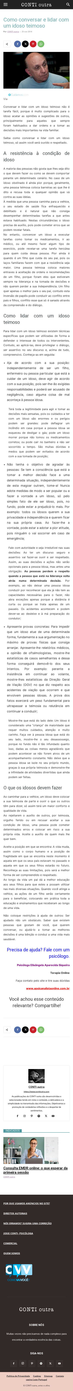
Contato (60, 1376)
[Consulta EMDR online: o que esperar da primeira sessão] (36, 1138)
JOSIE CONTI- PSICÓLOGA (18, 1233)
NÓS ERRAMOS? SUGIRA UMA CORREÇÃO (27, 1223)
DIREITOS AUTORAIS (15, 1213)
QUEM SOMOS (11, 1253)
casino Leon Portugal (36, 1379)
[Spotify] (40, 1116)
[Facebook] (17, 44)
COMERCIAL (10, 1243)
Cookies (37, 1376)
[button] (5, 4)
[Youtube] (54, 1116)
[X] (25, 44)
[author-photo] (36, 1082)
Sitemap (48, 1376)
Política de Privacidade (18, 1376)
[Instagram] (26, 1116)
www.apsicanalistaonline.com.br (48, 988)
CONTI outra (13, 31)
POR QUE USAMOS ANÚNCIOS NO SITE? (26, 1203)
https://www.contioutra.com (36, 1092)
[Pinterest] (33, 44)
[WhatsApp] (41, 44)
